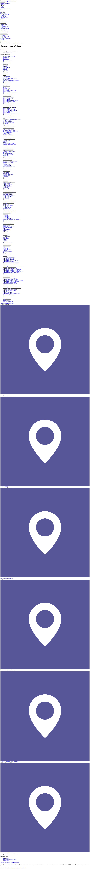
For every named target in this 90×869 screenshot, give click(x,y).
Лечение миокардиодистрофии (9, 107)
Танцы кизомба (6, 217)
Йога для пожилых (7, 62)
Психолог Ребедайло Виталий (6, 852)
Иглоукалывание (6, 86)
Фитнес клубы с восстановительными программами (14, 266)
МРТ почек (5, 123)
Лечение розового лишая (8, 111)
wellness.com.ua (9, 52)
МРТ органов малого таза (8, 122)
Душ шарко (5, 85)
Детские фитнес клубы (7, 242)
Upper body (5, 237)
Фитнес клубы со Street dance (9, 275)
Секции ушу (5, 206)
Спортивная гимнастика (8, 194)
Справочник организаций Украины (18, 867)
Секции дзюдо (6, 197)
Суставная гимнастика (7, 134)
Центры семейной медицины (9, 139)
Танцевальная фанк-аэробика (9, 257)
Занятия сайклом (6, 246)
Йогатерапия (5, 65)
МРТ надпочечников (7, 121)
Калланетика (5, 248)
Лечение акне (6, 89)
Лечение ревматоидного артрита (10, 110)
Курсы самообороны (7, 186)
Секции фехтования (7, 207)
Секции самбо (6, 204)
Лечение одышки (6, 108)
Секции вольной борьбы (8, 193)
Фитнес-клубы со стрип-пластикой (10, 279)
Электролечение (6, 140)
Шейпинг (5, 296)
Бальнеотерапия (6, 76)
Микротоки (5, 170)
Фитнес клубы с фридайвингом (9, 290)
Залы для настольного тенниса (9, 144)
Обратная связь (6, 860)
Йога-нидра (5, 64)
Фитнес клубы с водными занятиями (10, 263)
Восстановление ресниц (8, 153)
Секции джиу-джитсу (7, 196)
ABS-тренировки (6, 229)
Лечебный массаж (6, 88)
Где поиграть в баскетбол (8, 294)
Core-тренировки (6, 232)
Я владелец (2, 303)
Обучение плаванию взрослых (9, 200)
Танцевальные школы (7, 209)
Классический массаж (7, 160)
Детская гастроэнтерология (8, 81)
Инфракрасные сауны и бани (9, 182)
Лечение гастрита (6, 91)
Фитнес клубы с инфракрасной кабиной (11, 272)
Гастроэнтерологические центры (10, 78)
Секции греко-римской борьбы (9, 192)
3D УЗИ (4, 75)
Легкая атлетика (6, 208)
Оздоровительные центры (8, 129)
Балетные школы (6, 185)
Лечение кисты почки (7, 104)
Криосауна (2, 395)
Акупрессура (5, 146)
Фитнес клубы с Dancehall (8, 259)
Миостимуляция (6, 171)
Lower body (5, 235)
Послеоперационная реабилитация (10, 131)
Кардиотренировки (7, 249)
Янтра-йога (5, 73)
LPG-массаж (5, 145)
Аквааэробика (6, 238)
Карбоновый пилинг (7, 157)
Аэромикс (5, 240)
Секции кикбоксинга (7, 199)
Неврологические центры (8, 128)
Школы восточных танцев (8, 224)
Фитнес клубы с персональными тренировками (13, 280)
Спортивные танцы (7, 213)
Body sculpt (5, 231)
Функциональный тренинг (8, 295)
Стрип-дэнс (5, 214)
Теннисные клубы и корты (8, 143)
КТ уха (4, 87)
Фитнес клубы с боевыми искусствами (11, 262)
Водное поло (5, 264)
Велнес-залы (5, 152)
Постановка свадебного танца (9, 211)
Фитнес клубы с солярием (8, 284)
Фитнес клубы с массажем (8, 274)
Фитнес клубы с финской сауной (10, 289)
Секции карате (6, 198)
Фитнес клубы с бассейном (8, 261)
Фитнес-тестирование (7, 292)
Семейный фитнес (7, 253)
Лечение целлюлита (7, 117)
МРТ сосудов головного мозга (9, 125)
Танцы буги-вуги (6, 216)
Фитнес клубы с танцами (8, 285)
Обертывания (6, 172)
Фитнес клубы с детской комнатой (10, 268)
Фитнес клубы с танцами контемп (10, 286)
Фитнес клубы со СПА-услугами (10, 278)
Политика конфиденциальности (9, 859)
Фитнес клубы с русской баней (9, 282)
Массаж (4, 163)
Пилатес (4, 252)
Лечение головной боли (8, 94)
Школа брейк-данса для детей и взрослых (11, 219)
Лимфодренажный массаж (8, 162)
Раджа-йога (5, 70)
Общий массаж (6, 173)
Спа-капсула (5, 176)
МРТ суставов (6, 126)
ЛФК (4, 118)
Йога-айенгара (6, 59)
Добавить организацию (5, 862)
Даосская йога (6, 57)
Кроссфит (5, 250)
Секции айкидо (6, 187)
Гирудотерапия (6, 79)
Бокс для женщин (6, 190)
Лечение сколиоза (6, 112)
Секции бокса (6, 189)
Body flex (5, 230)
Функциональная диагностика (9, 137)
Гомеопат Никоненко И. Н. (6, 669)
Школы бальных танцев (8, 222)
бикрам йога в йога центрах (9, 56)
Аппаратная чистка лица (8, 149)
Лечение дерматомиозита (8, 97)
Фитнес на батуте (6, 291)
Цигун (4, 72)
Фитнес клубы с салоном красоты (10, 283)
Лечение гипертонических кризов (10, 92)
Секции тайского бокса (8, 205)
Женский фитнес (6, 243)
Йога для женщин (6, 61)
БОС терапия (5, 77)
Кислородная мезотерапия (8, 158)
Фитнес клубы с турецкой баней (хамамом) (12, 288)
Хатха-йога (5, 71)
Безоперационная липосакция (9, 151)
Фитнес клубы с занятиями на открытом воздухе (13, 271)
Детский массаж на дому (8, 82)
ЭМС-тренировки (6, 298)
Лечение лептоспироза (7, 105)
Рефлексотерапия (6, 175)
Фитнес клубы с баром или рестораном (11, 260)
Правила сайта (6, 858)
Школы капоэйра (6, 225)
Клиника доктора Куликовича (6, 578)
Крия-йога (5, 66)
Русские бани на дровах (8, 184)
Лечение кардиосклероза (8, 103)
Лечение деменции (7, 96)
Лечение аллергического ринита (9, 90)
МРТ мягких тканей (7, 120)
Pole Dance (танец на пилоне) (9, 210)
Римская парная (6, 183)
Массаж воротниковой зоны (9, 166)
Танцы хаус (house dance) (8, 218)
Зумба (4, 247)
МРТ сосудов (5, 124)
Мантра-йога (5, 68)
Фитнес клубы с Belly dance (9, 258)
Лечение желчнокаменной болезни (10, 100)
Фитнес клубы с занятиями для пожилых (11, 270)
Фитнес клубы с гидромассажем (9, 267)
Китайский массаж (7, 165)
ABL (4, 228)
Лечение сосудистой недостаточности (11, 113)
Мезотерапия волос (7, 167)
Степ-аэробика (6, 254)
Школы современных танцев (9, 226)
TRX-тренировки (6, 236)
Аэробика (5, 239)
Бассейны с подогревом (8, 301)
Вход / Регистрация (15, 862)
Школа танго (5, 221)
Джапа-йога (5, 58)
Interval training (6, 234)
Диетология (5, 83)
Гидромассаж (5, 155)
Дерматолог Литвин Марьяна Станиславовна (9, 761)
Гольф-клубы (5, 142)
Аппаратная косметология (8, 147)
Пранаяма (5, 69)
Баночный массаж (6, 164)
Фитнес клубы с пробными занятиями (11, 281)
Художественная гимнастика (9, 195)
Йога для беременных (7, 60)
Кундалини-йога (6, 67)
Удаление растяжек (7, 179)
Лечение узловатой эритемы (9, 115)
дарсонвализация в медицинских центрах (11, 80)
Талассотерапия (6, 178)
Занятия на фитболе (7, 245)
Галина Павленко (4, 486)
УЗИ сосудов (5, 136)
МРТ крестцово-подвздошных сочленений (12, 119)
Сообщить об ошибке (9, 303)
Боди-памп (5, 241)
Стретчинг (5, 256)
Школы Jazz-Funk (6, 300)
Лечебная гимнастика (7, 251)
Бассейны (5, 141)
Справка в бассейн (7, 133)
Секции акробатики (7, 188)
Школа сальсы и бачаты (8, 220)
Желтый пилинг (6, 156)
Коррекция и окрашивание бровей (10, 161)
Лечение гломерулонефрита (9, 93)
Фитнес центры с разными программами (11, 293)
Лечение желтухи (6, 99)
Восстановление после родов (9, 130)
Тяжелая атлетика (6, 277)
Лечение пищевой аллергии (9, 109)
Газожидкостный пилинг (8, 154)
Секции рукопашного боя (8, 203)
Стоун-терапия (6, 177)
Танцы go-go (5, 215)
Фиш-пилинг (5, 181)
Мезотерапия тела (6, 168)
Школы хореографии (7, 227)
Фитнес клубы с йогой (7, 273)
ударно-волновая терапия (8, 135)
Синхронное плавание (7, 202)
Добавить (3, 48)
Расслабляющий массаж (8, 174)
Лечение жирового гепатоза (9, 101)
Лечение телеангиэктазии (8, 114)
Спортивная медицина (7, 132)
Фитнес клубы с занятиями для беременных (12, 269)
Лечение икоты (6, 102)
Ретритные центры (7, 299)
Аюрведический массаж (8, 150)
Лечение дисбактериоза (8, 98)
